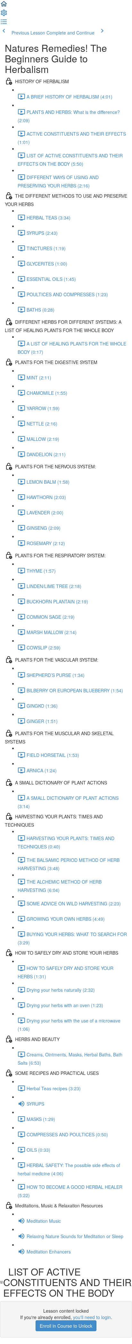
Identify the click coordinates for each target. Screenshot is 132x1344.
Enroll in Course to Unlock (66, 1326)
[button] (4, 6)
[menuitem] (4, 15)
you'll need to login (92, 1317)
